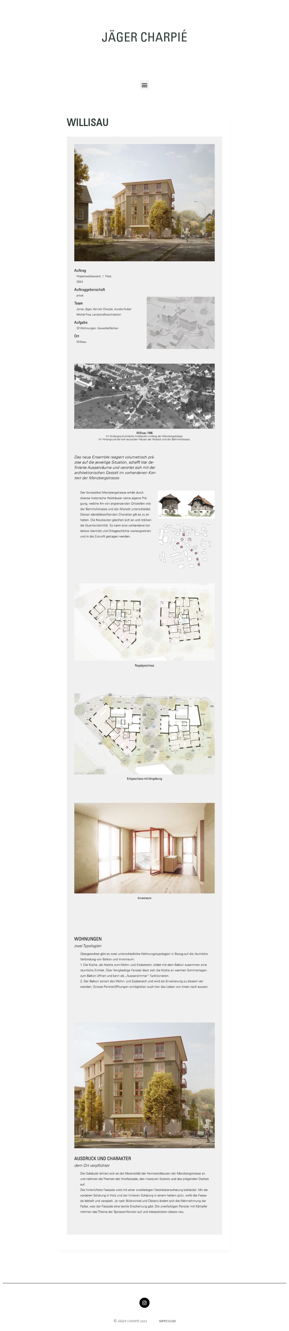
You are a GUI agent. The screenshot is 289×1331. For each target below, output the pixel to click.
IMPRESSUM (167, 1321)
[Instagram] (144, 1303)
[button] (144, 84)
